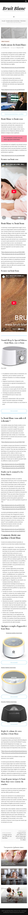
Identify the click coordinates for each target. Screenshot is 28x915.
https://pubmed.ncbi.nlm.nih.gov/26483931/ (13, 531)
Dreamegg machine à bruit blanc (14, 633)
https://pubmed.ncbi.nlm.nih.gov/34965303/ (13, 529)
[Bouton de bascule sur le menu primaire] (14, 16)
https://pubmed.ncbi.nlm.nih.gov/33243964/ (13, 67)
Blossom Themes (9, 912)
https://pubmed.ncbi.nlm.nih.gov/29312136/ (13, 505)
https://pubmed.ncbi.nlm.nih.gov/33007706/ (13, 442)
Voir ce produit (14, 411)
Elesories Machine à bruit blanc (9, 702)
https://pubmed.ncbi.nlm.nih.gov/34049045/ (13, 507)
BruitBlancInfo (6, 47)
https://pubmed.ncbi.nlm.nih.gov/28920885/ (13, 464)
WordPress (21, 912)
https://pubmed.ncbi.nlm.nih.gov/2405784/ (13, 466)
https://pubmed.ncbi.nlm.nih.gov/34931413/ (14, 509)
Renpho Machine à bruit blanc (8, 667)
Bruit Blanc (14, 8)
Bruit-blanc (5, 41)
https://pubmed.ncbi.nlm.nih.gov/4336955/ (14, 468)
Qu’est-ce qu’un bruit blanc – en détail (14, 114)
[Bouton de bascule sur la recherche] (25, 1)
